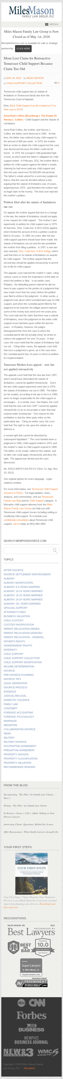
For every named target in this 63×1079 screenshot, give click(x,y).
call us (16, 523)
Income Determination (19, 666)
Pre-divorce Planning (19, 675)
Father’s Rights (14, 641)
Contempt (10, 708)
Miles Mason (35, 78)
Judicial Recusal (15, 696)
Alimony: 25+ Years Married (22, 603)
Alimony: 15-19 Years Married (23, 595)
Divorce (9, 670)
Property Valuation (17, 763)
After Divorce (13, 570)
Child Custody (14, 620)
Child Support (36, 500)
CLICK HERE (23, 49)
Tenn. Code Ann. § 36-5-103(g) (34, 251)
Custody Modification (19, 624)
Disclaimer (29, 1068)
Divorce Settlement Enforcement (27, 574)
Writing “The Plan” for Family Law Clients (25, 805)
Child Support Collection (24, 83)
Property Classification (20, 758)
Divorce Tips (12, 679)
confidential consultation (16, 520)
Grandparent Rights (18, 645)
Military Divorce (15, 742)
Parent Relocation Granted (23, 633)
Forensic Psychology (19, 717)
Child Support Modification (23, 662)
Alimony (9, 578)
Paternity (10, 650)
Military (9, 737)
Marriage (10, 721)
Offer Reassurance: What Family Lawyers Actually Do (31, 831)
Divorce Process (15, 687)
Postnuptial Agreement (20, 746)
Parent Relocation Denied (22, 629)
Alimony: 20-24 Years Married (23, 599)
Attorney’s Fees (15, 612)
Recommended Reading (19, 767)
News (7, 733)
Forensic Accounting (18, 712)
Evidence (10, 691)
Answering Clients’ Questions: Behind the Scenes (28, 824)
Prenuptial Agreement (19, 750)
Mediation (10, 725)
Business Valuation (17, 616)
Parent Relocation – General (24, 637)
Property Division (16, 754)
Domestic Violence (17, 700)
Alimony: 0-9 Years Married (22, 587)
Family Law (11, 704)
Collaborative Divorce (20, 729)
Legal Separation (15, 683)
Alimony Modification (18, 583)
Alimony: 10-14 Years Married (23, 591)
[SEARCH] (55, 550)
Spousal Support (15, 608)
